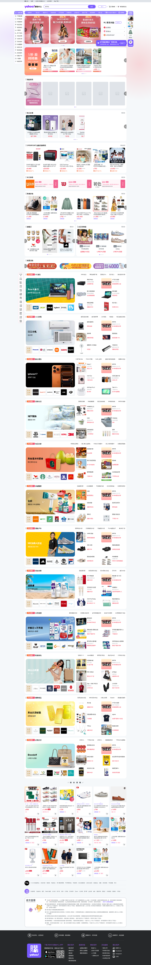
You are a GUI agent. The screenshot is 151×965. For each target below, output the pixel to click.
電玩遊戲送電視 (120, 317)
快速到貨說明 (106, 955)
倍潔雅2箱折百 (84, 613)
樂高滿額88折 (73, 613)
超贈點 (122, 12)
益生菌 (90, 891)
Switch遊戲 (48, 891)
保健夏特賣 (80, 486)
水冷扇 (53, 891)
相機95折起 (121, 359)
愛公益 (100, 12)
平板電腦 (111, 883)
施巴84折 (122, 571)
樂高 (43, 891)
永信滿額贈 (90, 486)
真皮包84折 (111, 655)
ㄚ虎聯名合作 (95, 955)
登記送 (37, 12)
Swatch (112, 698)
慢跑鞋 (114, 891)
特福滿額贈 (91, 401)
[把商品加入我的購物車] (38, 814)
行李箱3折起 (121, 655)
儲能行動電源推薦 (110, 359)
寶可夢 (85, 891)
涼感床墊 (33, 891)
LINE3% (81, 740)
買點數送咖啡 (121, 698)
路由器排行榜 (121, 274)
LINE (117, 956)
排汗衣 (58, 891)
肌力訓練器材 (81, 883)
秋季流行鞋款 (101, 655)
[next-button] (125, 266)
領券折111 (81, 655)
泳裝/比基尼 (89, 883)
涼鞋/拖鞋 (105, 883)
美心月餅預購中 (110, 444)
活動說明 (122, 145)
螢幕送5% (103, 274)
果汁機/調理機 (60, 883)
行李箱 (66, 891)
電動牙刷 (98, 891)
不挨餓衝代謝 (100, 486)
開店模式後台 (106, 953)
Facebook (119, 951)
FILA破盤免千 (112, 528)
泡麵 (100, 883)
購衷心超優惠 (83, 950)
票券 (62, 891)
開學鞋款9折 (78, 528)
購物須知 (71, 958)
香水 (115, 883)
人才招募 (93, 953)
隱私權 (70, 953)
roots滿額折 (90, 655)
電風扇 (111, 317)
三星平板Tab (79, 359)
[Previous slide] (26, 794)
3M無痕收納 (111, 401)
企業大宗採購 (95, 950)
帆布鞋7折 (122, 528)
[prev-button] (26, 266)
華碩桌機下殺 (93, 274)
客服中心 (93, 948)
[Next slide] (39, 794)
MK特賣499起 (93, 698)
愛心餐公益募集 (86, 444)
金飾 (94, 891)
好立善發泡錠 (110, 486)
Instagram (119, 954)
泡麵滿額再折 (109, 740)
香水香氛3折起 (104, 571)
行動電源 (109, 891)
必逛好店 (76, 12)
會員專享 (92, 12)
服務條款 (71, 955)
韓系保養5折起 (93, 571)
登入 (102, 6)
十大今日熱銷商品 (35, 883)
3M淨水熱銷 (121, 401)
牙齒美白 (53, 883)
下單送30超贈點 (120, 740)
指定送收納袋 (101, 401)
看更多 (130, 37)
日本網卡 (71, 891)
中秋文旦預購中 (98, 444)
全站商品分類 (106, 958)
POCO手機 (89, 359)
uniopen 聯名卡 (112, 12)
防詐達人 (111, 274)
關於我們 (71, 948)
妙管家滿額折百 (96, 613)
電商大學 (105, 948)
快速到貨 (53, 12)
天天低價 (61, 12)
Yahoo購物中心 (33, 6)
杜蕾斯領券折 (121, 486)
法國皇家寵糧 (121, 444)
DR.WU (114, 571)
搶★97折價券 (108, 613)
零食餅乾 (75, 883)
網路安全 (71, 950)
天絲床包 (38, 891)
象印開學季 (95, 317)
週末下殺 (84, 12)
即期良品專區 (74, 444)
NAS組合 (83, 274)
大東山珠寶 (104, 698)
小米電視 (103, 317)
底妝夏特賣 (82, 571)
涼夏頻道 (68, 12)
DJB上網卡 (99, 359)
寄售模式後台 (106, 950)
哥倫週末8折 (101, 528)
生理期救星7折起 (120, 613)
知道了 (122, 43)
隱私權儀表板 (72, 960)
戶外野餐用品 (68, 883)
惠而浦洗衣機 (84, 317)
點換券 (30, 12)
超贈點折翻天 (83, 948)
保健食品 (95, 883)
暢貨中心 (45, 12)
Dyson (76, 891)
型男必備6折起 (81, 698)
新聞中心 (118, 948)
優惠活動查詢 (83, 953)
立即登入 (118, 22)
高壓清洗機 (81, 401)
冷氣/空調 (43, 883)
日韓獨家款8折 (90, 528)
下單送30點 (90, 740)
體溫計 (103, 891)
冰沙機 (81, 891)
